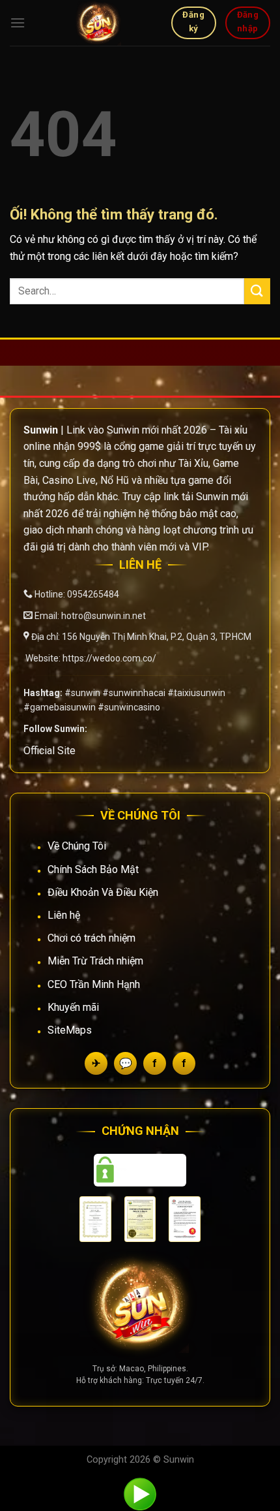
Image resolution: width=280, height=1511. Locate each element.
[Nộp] (257, 291)
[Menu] (17, 23)
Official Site (49, 750)
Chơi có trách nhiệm (91, 938)
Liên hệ (64, 915)
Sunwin (178, 1459)
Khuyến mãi (73, 1007)
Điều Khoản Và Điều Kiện (103, 892)
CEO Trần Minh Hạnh (94, 984)
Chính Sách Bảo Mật (93, 869)
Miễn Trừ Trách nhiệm (95, 961)
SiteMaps (70, 1030)
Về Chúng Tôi (77, 846)
